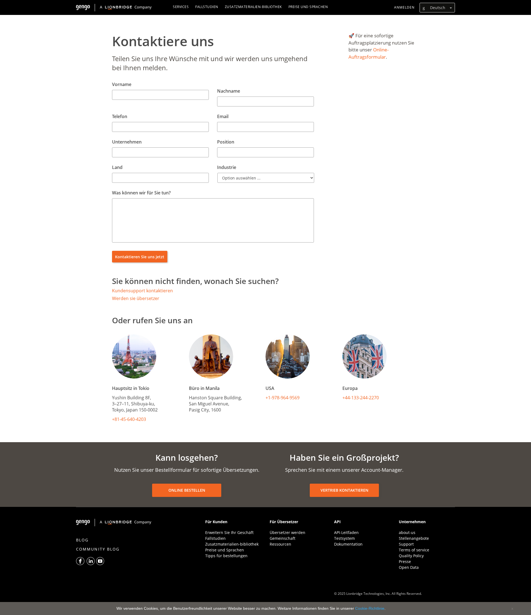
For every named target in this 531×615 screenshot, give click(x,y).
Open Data (409, 567)
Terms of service (414, 550)
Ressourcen (280, 544)
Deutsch (437, 7)
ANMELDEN (404, 7)
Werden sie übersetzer (135, 298)
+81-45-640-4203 (129, 419)
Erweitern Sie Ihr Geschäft (229, 532)
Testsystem (344, 538)
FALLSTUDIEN (206, 6)
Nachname (228, 91)
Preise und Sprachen (224, 550)
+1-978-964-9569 (283, 398)
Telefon (119, 116)
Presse (405, 561)
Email (222, 116)
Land (117, 167)
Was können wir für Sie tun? (141, 193)
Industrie (226, 167)
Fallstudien (215, 538)
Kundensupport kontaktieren (142, 291)
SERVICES (181, 6)
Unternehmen (127, 142)
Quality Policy (411, 555)
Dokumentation (348, 544)
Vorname (121, 84)
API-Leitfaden (346, 532)
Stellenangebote (414, 538)
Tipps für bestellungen (226, 555)
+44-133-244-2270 (360, 398)
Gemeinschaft (282, 538)
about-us (407, 532)
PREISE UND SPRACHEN (308, 6)
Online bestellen (186, 490)
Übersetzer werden (287, 532)
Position (225, 142)
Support (406, 544)
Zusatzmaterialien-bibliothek (232, 544)
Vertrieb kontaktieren (344, 490)
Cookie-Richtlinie (369, 608)
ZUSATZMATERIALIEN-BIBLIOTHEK (253, 6)
